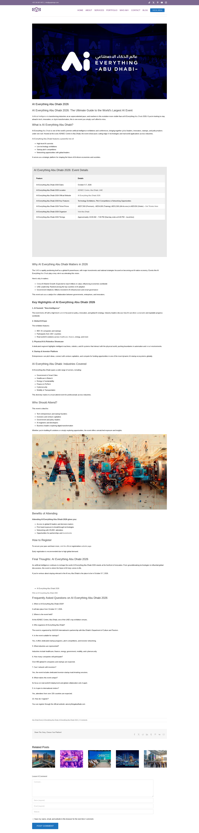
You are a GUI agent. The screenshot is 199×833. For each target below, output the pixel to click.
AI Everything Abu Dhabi (51, 720)
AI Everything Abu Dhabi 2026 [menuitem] (48, 588)
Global (39, 284)
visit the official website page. (76, 546)
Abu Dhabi (138, 116)
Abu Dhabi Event (37, 720)
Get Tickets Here (151, 206)
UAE (37, 270)
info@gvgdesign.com (52, 2)
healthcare (64, 337)
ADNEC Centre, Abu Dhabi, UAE (90, 190)
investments (67, 533)
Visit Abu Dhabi (83, 212)
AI (108, 134)
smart (148, 346)
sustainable (141, 313)
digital (56, 119)
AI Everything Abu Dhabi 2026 (89, 195)
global (124, 131)
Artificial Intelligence (39, 116)
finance (71, 337)
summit (62, 313)
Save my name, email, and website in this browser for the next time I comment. (64, 819)
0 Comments (83, 720)
